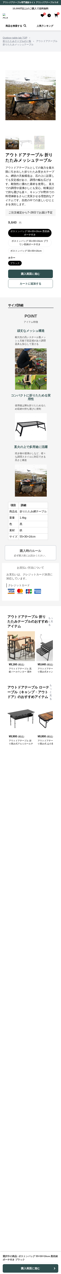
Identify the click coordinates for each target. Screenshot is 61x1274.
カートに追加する (30, 283)
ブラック (15, 263)
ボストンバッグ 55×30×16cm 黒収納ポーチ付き (29, 233)
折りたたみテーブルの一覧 (17, 41)
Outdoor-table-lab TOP (15, 37)
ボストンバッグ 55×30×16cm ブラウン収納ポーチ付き (30, 243)
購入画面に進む (30, 273)
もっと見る (50, 621)
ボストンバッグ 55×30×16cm (26, 250)
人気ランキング (45, 25)
